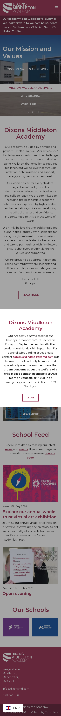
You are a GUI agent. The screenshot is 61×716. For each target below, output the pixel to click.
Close (30, 397)
